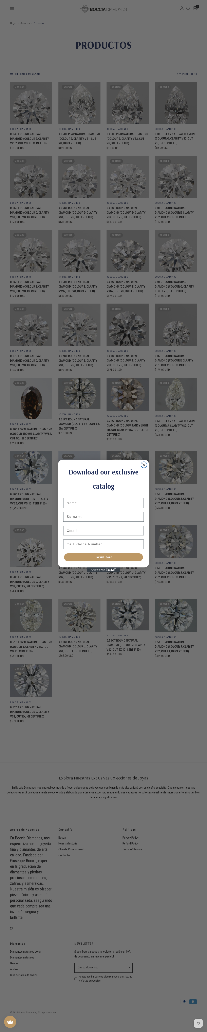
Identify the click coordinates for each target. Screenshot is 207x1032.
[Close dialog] (144, 465)
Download (103, 557)
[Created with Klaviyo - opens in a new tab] (103, 569)
